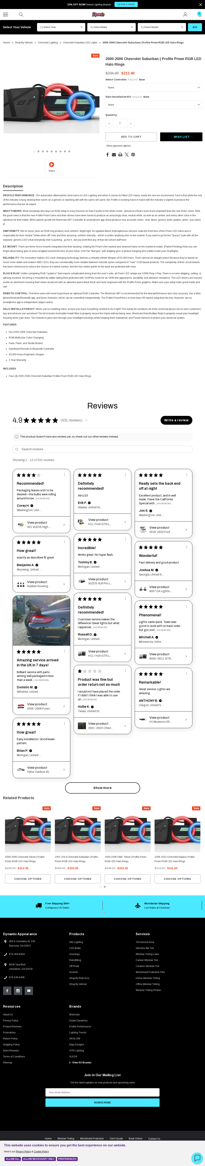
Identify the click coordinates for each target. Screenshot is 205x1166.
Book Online (135, 1138)
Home (48, 1138)
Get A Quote (116, 1138)
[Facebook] (108, 154)
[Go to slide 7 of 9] (60, 151)
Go (195, 27)
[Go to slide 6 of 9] (56, 151)
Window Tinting (65, 1138)
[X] (127, 154)
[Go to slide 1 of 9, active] (34, 151)
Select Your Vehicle (17, 27)
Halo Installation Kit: (127, 96)
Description (13, 186)
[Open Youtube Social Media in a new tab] (29, 991)
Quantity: (112, 115)
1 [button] (100, 913)
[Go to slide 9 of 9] (69, 151)
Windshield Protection (92, 1138)
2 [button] (105, 913)
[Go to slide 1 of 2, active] (100, 887)
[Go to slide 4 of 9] (47, 151)
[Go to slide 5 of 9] (52, 151)
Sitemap (7, 1062)
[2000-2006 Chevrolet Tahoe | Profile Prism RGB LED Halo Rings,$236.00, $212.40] (28, 829)
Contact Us (154, 1138)
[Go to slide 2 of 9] (38, 151)
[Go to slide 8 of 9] (65, 151)
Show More (43, 498)
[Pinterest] (133, 154)
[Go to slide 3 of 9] (43, 151)
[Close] (200, 4)
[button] (86, 420)
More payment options (119, 145)
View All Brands (81, 1062)
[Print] (120, 154)
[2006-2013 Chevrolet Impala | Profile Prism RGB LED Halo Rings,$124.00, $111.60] (177, 829)
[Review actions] (64, 474)
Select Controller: (125, 79)
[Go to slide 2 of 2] (105, 887)
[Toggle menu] (6, 14)
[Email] (114, 154)
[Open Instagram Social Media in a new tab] (18, 991)
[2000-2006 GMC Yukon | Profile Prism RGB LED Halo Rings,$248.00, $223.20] (128, 829)
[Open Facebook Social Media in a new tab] (7, 991)
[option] (52, 905)
